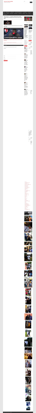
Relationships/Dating (27, 204)
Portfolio (8, 13)
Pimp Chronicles (26, 200)
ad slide (4, 13)
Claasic (25, 189)
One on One (26, 198)
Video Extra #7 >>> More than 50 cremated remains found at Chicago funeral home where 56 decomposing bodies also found (26, 33)
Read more (30, 40)
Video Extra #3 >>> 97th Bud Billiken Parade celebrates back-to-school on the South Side (26, 49)
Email (4, 57)
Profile (25, 202)
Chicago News (26, 24)
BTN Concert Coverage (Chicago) (28, 184)
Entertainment (26, 191)
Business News (26, 186)
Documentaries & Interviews (27, 190)
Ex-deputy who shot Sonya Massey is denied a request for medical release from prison (26, 56)
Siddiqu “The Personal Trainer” (30, 25)
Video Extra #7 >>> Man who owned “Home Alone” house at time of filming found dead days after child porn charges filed (26, 92)
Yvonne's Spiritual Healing (27, 209)
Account (29, 13)
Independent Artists (26, 193)
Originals (26, 199)
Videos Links (26, 208)
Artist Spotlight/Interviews (27, 182)
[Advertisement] (18, 7)
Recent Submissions (27, 203)
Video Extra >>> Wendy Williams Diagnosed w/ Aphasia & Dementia (10, 42)
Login (26, 13)
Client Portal (11, 13)
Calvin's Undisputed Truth (27, 187)
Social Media (26, 206)
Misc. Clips (26, 195)
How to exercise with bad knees (31, 91)
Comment (5, 48)
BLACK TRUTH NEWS (8, 1)
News (25, 197)
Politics (25, 201)
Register (24, 13)
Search (24, 1)
